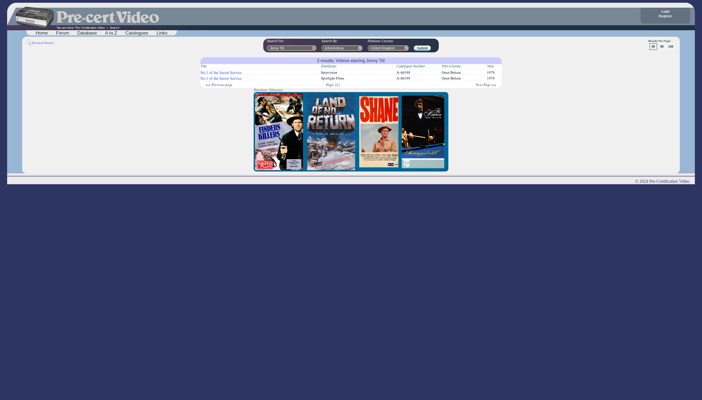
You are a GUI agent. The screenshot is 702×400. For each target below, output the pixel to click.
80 (662, 46)
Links (162, 32)
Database (87, 32)
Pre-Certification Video (90, 27)
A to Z (111, 32)
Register (665, 16)
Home (42, 32)
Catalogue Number (411, 66)
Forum (62, 32)
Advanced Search (42, 43)
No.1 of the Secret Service (221, 72)
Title (203, 66)
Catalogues (136, 32)
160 (670, 46)
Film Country (451, 66)
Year (490, 66)
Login (665, 11)
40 (653, 46)
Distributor (328, 66)
